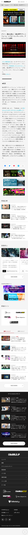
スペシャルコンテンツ (6, 466)
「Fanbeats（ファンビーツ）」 (16, 65)
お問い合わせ (17, 512)
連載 (2, 462)
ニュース (7, 5)
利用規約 (16, 509)
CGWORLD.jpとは (5, 509)
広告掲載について (5, 512)
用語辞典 (3, 469)
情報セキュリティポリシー (7, 515)
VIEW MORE (14, 276)
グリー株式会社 (6, 61)
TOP (2, 5)
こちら (7, 74)
